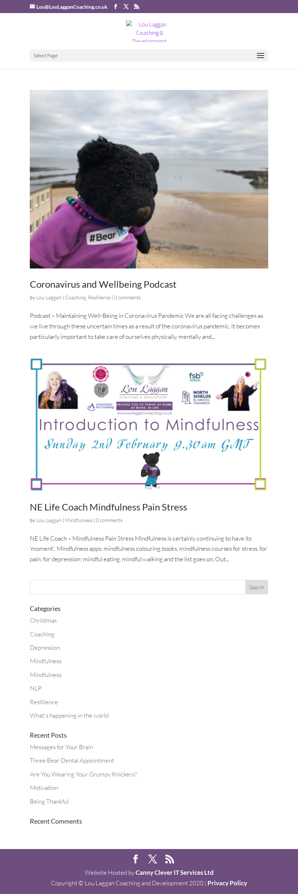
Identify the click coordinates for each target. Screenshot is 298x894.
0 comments (127, 297)
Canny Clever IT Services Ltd (175, 872)
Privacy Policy (227, 883)
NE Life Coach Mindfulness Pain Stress (108, 507)
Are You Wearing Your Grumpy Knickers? (83, 774)
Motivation (44, 787)
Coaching (75, 297)
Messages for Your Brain (61, 747)
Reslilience (99, 297)
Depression (45, 647)
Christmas (43, 620)
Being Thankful (49, 801)
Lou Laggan (48, 297)
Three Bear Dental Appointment (72, 760)
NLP (35, 688)
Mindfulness (78, 520)
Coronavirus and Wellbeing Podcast (103, 284)
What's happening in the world (69, 715)
